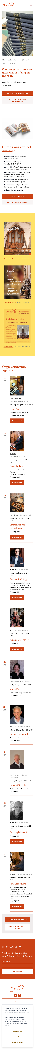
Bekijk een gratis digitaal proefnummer (17, 100)
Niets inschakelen (17, 1037)
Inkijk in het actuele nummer (17, 202)
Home (17, 1002)
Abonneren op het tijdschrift (17, 93)
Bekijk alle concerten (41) (18, 919)
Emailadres (6, 962)
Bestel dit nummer (17, 196)
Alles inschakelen (17, 1042)
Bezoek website (17, 421)
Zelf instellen (17, 1032)
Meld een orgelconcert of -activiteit (17, 927)
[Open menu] (31, 5)
